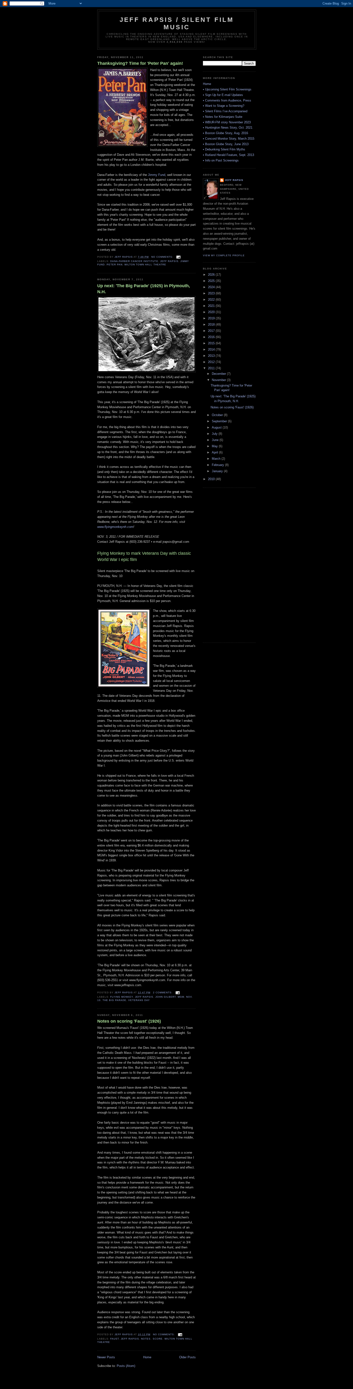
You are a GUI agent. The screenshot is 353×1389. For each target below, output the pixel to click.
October (218, 415)
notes (146, 1338)
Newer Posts (106, 1357)
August (217, 427)
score (158, 1338)
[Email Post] (178, 257)
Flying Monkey (121, 997)
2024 (212, 287)
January (218, 471)
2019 (212, 318)
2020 (212, 312)
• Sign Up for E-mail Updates (223, 95)
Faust (114, 1338)
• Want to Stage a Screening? (223, 105)
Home (147, 1357)
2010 (212, 479)
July (215, 433)
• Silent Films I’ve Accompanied (225, 111)
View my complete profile (224, 255)
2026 (212, 274)
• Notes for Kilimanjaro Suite (222, 117)
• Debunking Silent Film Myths (224, 149)
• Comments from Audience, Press (227, 100)
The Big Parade (114, 1000)
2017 (212, 331)
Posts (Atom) (126, 1366)
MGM (181, 997)
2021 (212, 306)
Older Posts (187, 1357)
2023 (212, 293)
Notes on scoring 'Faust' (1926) (129, 1021)
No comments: (162, 257)
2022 (212, 299)
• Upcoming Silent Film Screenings (227, 89)
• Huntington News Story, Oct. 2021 (227, 127)
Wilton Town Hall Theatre (145, 264)
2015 (212, 343)
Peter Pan (114, 264)
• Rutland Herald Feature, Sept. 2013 (228, 155)
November (219, 380)
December (219, 374)
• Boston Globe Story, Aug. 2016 (225, 133)
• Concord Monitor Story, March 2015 (228, 138)
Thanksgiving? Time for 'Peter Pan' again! (140, 63)
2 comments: (163, 992)
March (216, 458)
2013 (212, 356)
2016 (212, 337)
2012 (212, 362)
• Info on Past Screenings (221, 160)
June (215, 440)
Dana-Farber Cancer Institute (134, 261)
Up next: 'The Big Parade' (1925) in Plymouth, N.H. (143, 288)
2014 (212, 349)
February (218, 465)
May (215, 446)
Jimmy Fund (156, 175)
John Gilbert (165, 997)
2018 (212, 324)
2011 (212, 368)
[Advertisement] (222, 565)
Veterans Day (139, 1000)
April (215, 452)
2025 (212, 281)
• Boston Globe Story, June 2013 (226, 144)
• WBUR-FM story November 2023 (227, 122)
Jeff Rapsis (169, 261)
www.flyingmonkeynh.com (115, 527)
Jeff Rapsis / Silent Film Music (177, 23)
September (220, 421)
